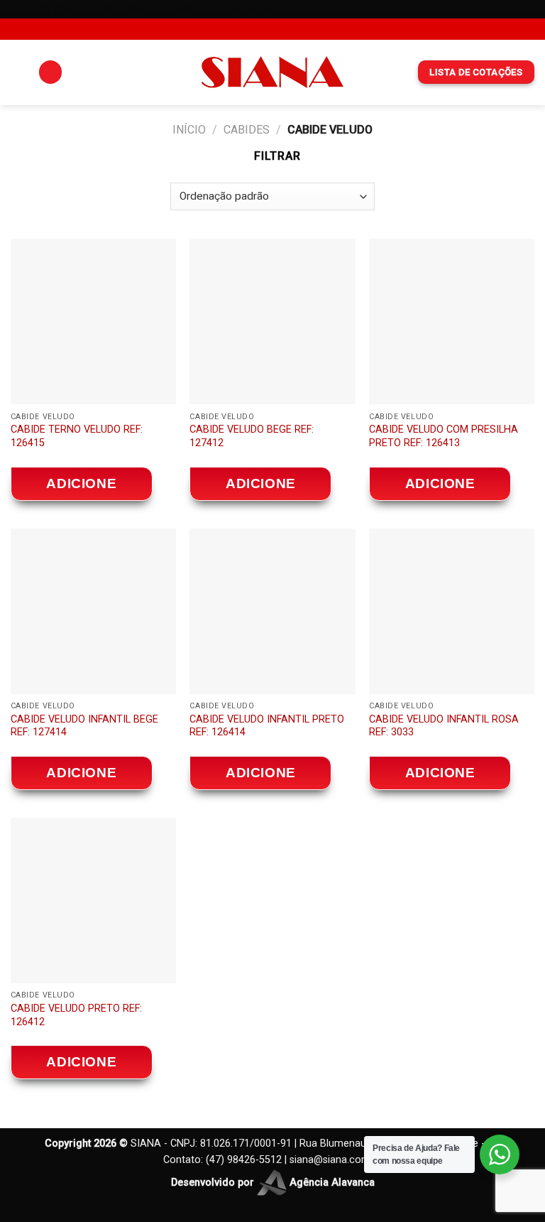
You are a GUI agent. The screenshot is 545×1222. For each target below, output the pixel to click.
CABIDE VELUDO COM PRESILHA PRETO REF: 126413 (443, 436)
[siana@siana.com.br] (261, 28)
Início (189, 129)
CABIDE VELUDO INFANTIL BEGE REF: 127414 (84, 726)
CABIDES (247, 129)
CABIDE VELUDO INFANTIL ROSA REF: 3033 (444, 726)
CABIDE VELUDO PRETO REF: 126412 (76, 1015)
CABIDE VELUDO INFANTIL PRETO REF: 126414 (266, 726)
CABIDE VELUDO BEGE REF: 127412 (251, 436)
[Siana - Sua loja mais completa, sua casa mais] (272, 72)
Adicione (81, 483)
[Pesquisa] (50, 72)
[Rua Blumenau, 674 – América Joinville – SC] (239, 28)
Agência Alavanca (331, 1183)
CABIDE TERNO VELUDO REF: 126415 (77, 436)
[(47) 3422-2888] (305, 28)
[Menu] (19, 72)
